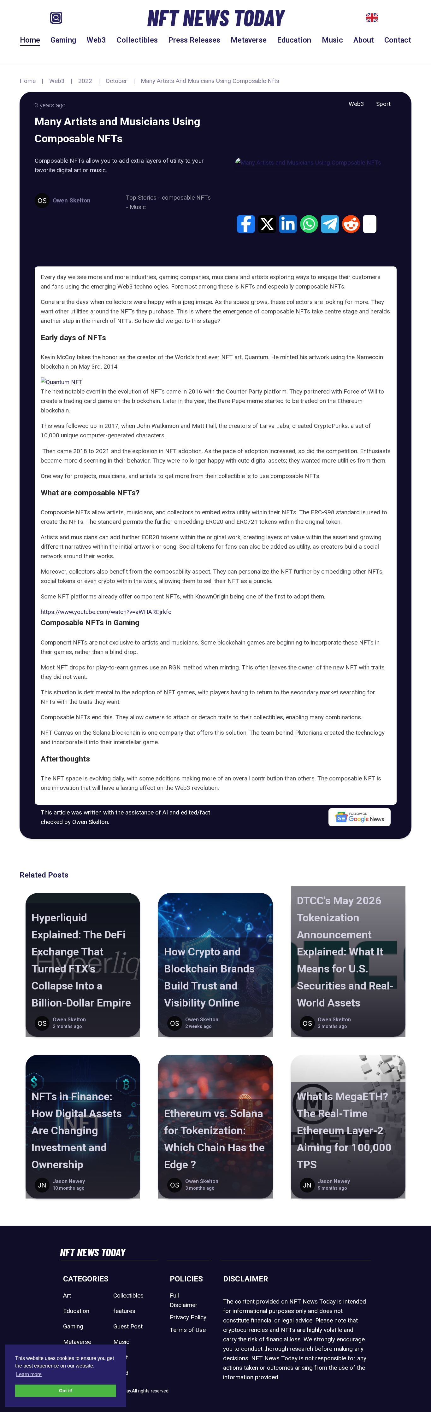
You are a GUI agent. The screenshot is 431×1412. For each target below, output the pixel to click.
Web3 (96, 40)
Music (332, 40)
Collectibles (137, 40)
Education (294, 40)
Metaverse (249, 40)
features (124, 1311)
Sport (383, 104)
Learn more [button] (29, 1374)
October (116, 81)
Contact (397, 40)
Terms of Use (188, 1329)
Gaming (63, 40)
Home (30, 40)
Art (67, 1295)
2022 (85, 81)
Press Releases (194, 40)
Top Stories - (144, 197)
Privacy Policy (188, 1317)
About (363, 40)
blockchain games (241, 642)
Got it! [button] (66, 1390)
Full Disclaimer (184, 1300)
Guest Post (128, 1326)
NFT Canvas (57, 732)
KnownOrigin (211, 596)
